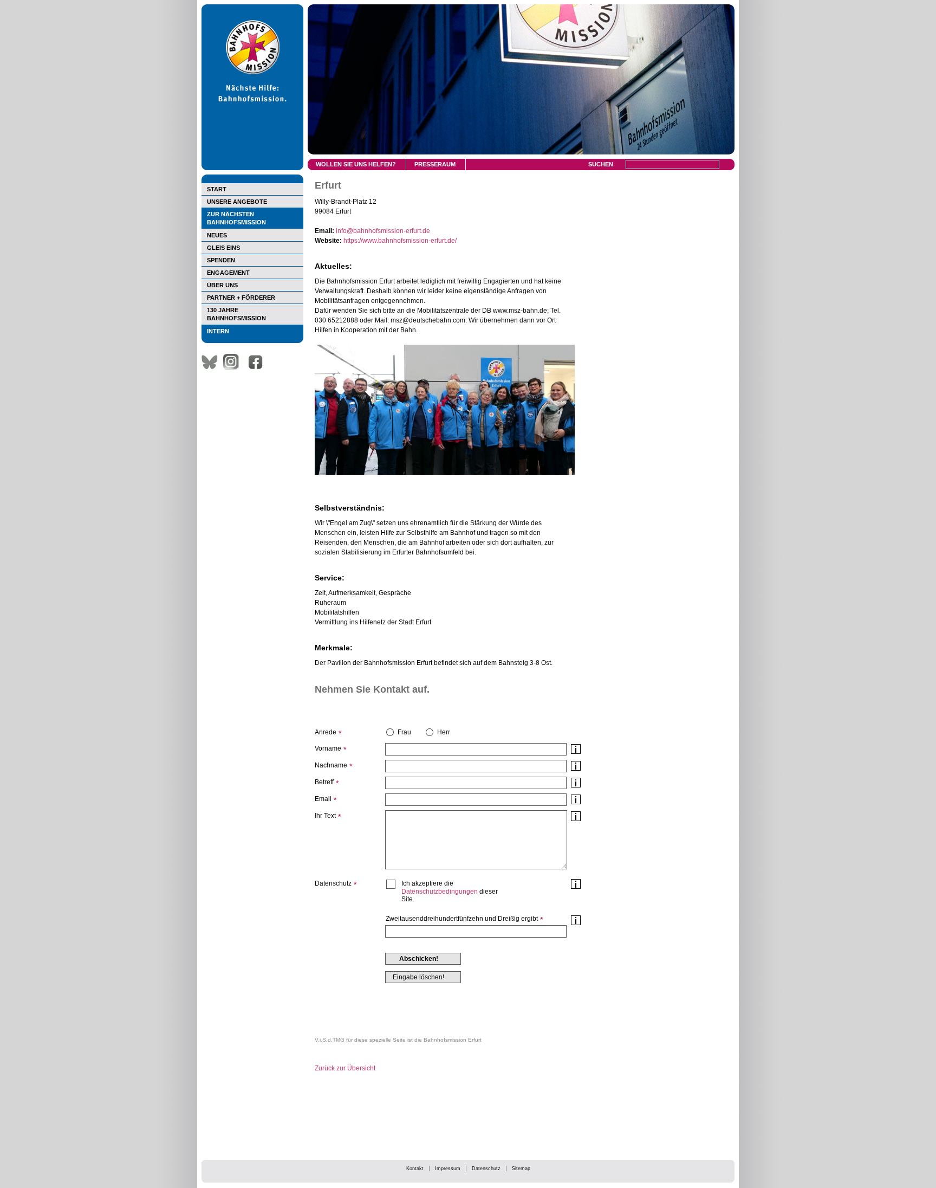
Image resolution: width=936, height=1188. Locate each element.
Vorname (328, 748)
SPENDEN (221, 260)
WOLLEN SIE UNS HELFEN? (356, 164)
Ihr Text (325, 815)
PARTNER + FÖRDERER (241, 297)
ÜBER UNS (222, 285)
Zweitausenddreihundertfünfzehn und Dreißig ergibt (462, 918)
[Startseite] (252, 168)
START (216, 189)
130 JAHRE (236, 314)
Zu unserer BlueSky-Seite (212, 362)
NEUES (217, 235)
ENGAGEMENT (228, 272)
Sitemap (521, 1168)
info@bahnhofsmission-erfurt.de (383, 231)
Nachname (331, 765)
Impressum (447, 1168)
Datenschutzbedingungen (439, 891)
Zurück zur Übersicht (345, 1068)
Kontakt (415, 1168)
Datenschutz (486, 1168)
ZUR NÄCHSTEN (236, 218)
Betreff (324, 782)
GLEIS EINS (223, 247)
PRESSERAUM (435, 164)
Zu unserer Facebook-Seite (258, 362)
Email (323, 799)
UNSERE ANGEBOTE (237, 201)
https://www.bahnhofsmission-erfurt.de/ (400, 240)
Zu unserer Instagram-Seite (234, 362)
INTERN (218, 331)
